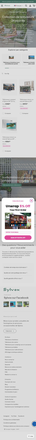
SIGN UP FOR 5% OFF (18, 238)
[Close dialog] (31, 200)
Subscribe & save (18, 201)
